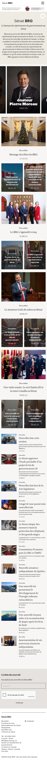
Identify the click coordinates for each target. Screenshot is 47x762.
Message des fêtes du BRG (23, 154)
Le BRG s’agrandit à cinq (23, 232)
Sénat (7, 3)
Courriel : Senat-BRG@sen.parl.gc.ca (9, 739)
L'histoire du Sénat (8, 732)
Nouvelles (5, 721)
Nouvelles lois (6, 730)
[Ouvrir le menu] (42, 3)
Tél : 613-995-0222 (8, 736)
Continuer (19, 703)
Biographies (5, 727)
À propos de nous (7, 723)
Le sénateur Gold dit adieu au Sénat (23, 309)
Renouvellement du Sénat (11, 725)
